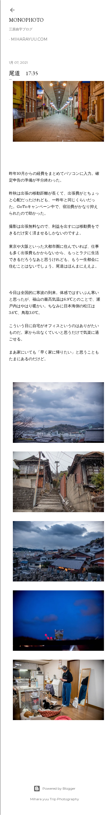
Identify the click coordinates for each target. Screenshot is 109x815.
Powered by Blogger (58, 788)
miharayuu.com (29, 39)
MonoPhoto (26, 20)
